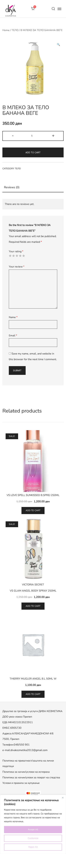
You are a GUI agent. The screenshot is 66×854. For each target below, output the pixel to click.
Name (13, 317)
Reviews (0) (12, 187)
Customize (33, 838)
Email (13, 335)
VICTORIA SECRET (33, 584)
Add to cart (33, 152)
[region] (33, 824)
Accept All (33, 829)
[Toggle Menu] (59, 9)
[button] (58, 45)
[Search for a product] (53, 9)
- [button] (13, 136)
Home (5, 30)
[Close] (63, 798)
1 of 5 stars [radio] (10, 255)
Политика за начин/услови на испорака (26, 772)
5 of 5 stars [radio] (23, 255)
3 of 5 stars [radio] (17, 255)
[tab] (33, 187)
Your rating (16, 251)
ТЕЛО (15, 30)
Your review (16, 266)
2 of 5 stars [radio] (13, 255)
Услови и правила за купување (21, 783)
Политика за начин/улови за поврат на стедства (31, 777)
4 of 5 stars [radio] (20, 255)
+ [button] (53, 136)
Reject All (33, 847)
